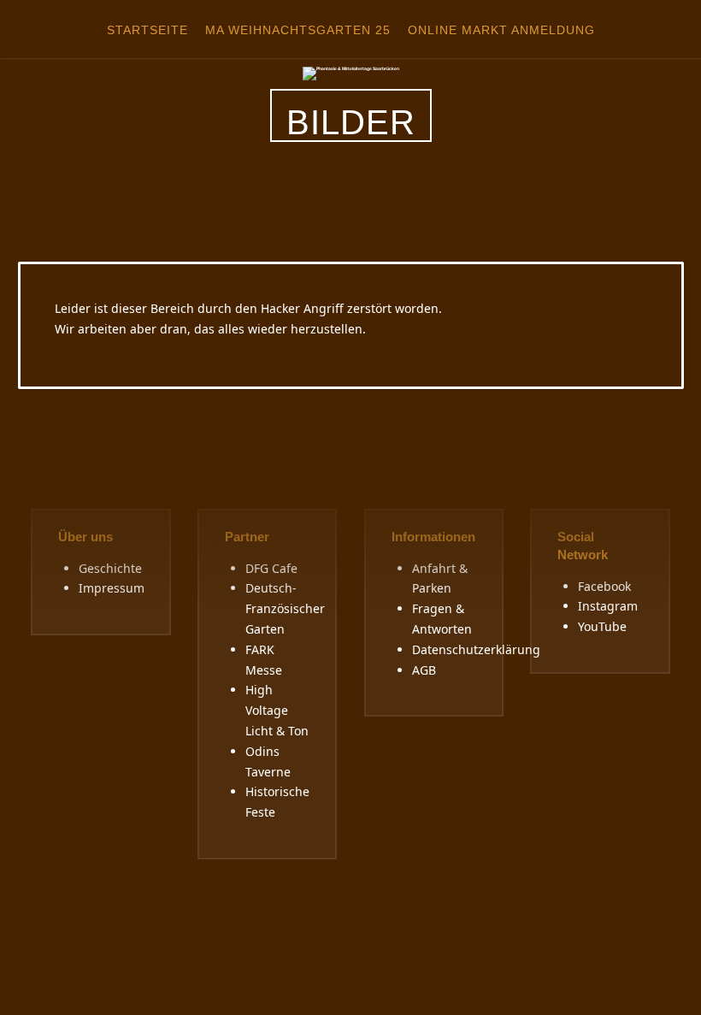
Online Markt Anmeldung (501, 30)
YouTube (602, 626)
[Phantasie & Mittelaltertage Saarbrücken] (351, 72)
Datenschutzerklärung (476, 649)
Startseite (147, 30)
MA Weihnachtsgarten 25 (298, 30)
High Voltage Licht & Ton (277, 710)
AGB (424, 670)
